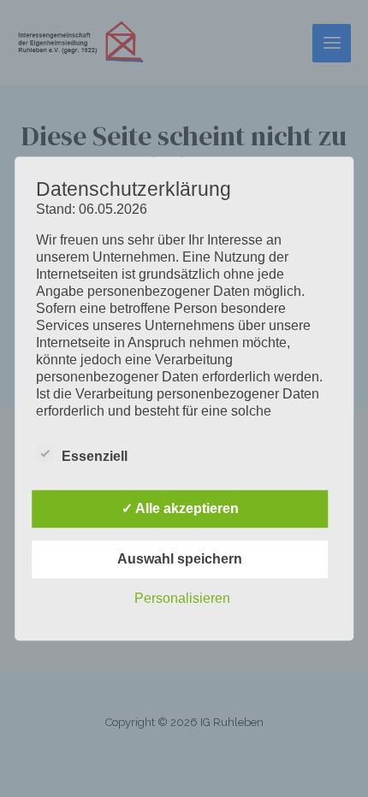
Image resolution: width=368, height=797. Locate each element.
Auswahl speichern (179, 559)
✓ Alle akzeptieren (180, 508)
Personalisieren (182, 598)
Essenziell (95, 456)
